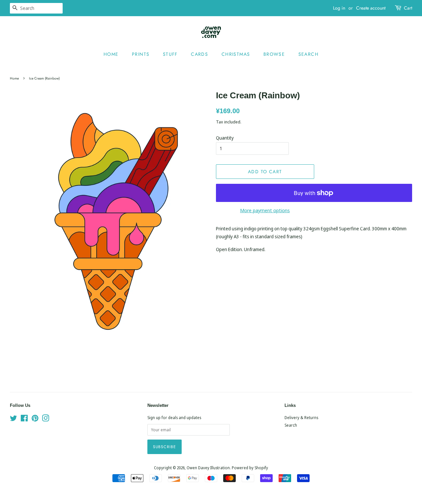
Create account (370, 8)
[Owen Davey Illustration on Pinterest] (35, 419)
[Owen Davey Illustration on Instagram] (45, 419)
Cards (199, 54)
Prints (140, 54)
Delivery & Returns (301, 417)
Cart (408, 8)
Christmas (236, 54)
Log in (339, 8)
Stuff (170, 54)
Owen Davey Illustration (208, 467)
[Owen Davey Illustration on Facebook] (24, 419)
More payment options (265, 210)
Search (308, 54)
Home (111, 54)
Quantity (225, 138)
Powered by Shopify (250, 467)
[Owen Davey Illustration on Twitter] (13, 419)
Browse (274, 54)
